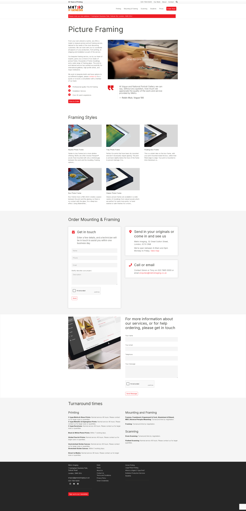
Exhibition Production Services (135, 473)
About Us (100, 470)
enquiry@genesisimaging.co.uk (79, 478)
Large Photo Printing (131, 468)
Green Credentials (103, 481)
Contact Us (100, 473)
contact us (92, 76)
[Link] (75, 9)
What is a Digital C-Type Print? (135, 470)
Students (128, 476)
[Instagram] (70, 484)
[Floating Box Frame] (161, 126)
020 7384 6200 (73, 481)
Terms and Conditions (104, 475)
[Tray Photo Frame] (123, 126)
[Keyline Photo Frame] (85, 126)
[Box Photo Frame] (85, 169)
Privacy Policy (101, 478)
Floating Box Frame (151, 150)
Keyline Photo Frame (76, 150)
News (99, 468)
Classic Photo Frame (113, 193)
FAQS (98, 465)
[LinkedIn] (78, 484)
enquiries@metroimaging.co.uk (153, 273)
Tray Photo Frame (113, 150)
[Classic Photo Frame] (123, 169)
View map (155, 251)
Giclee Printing (130, 465)
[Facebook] (74, 484)
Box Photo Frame (74, 193)
